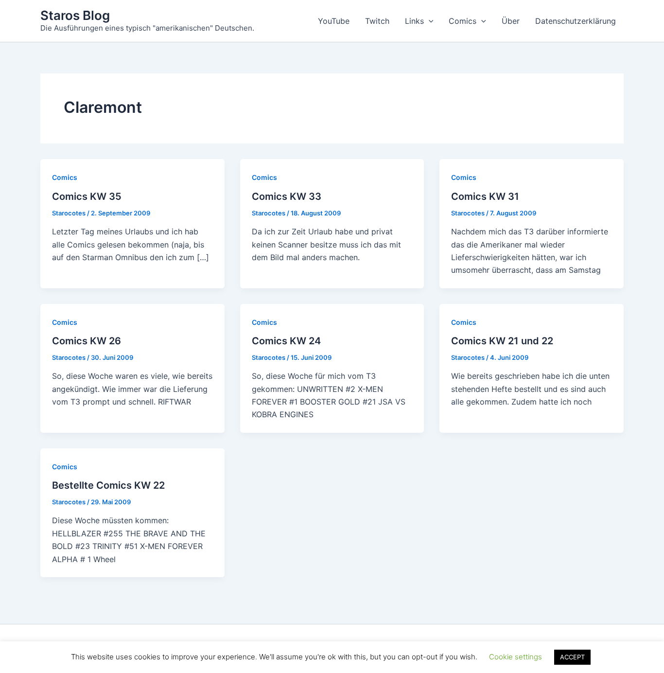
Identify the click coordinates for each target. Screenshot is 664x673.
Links (414, 21)
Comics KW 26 (86, 341)
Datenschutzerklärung (575, 21)
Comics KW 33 (286, 196)
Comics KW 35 (87, 196)
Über (511, 21)
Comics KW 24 (286, 341)
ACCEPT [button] (572, 657)
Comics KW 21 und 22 (502, 341)
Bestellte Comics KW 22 (108, 485)
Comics (462, 21)
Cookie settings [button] (515, 656)
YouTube (333, 21)
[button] (429, 20)
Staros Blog (75, 15)
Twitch (377, 21)
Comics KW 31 (485, 196)
